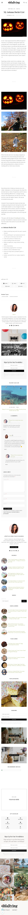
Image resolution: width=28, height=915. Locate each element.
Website (5, 503)
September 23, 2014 (10, 15)
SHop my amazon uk (14, 735)
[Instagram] (12, 550)
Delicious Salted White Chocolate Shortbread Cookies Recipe (16, 672)
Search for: (3, 598)
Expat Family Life (11, 8)
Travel (17, 407)
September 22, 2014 (14, 335)
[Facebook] (10, 550)
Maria (14, 314)
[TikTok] (18, 550)
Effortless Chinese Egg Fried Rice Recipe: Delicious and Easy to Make (17, 665)
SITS (17, 218)
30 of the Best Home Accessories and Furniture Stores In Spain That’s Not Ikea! (17, 611)
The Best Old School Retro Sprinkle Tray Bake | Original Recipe (14, 692)
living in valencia (14, 296)
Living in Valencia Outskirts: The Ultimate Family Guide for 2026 (16, 567)
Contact (14, 910)
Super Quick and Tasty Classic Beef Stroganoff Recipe (17, 651)
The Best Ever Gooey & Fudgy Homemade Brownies (15, 644)
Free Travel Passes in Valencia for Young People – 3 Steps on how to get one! (16, 561)
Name (4, 494)
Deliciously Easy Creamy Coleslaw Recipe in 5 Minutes (16, 658)
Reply (4, 429)
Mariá (10, 435)
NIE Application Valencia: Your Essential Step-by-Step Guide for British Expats (16, 574)
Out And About (12, 407)
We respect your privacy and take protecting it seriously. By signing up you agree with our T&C (14, 375)
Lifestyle (18, 8)
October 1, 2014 (14, 349)
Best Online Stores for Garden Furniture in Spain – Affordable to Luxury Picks (16, 625)
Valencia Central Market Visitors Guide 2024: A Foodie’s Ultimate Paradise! (16, 588)
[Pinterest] (14, 550)
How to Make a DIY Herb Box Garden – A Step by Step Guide (17, 618)
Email (4, 498)
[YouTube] (16, 550)
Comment (5, 479)
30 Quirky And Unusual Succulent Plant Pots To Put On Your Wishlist (17, 632)
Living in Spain (5, 296)
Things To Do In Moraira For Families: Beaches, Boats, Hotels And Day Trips (14, 410)
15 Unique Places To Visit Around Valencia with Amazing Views (16, 581)
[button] (26, 2)
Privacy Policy (5, 910)
